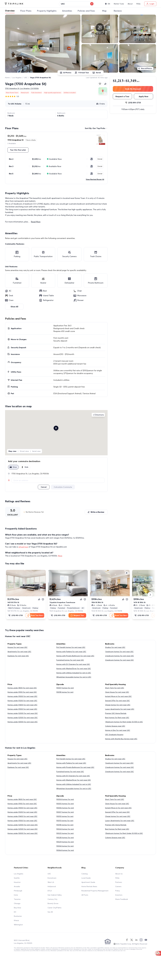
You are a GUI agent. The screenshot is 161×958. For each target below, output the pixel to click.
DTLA (50, 891)
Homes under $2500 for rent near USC (23, 717)
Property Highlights (46, 10)
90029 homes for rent (65, 842)
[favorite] (100, 84)
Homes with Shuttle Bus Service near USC (121, 739)
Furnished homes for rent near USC (70, 660)
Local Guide (86, 878)
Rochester (18, 916)
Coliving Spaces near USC (115, 726)
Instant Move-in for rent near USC (118, 696)
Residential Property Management (94, 891)
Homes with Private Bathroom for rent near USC (75, 656)
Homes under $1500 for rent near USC (22, 709)
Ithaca (16, 920)
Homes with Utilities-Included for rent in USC (73, 673)
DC (15, 912)
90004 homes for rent (65, 799)
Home (7, 77)
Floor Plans (25, 10)
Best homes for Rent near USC (117, 717)
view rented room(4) (95, 179)
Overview (10, 10)
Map (104, 10)
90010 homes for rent (64, 816)
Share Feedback (121, 899)
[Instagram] (141, 939)
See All (50, 912)
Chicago (17, 903)
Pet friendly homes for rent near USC (70, 647)
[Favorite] (42, 599)
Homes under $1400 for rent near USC (22, 705)
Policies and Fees (86, 10)
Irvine (16, 895)
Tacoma (17, 899)
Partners (118, 882)
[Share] (39, 599)
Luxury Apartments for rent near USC (119, 709)
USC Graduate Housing (114, 734)
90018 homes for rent (64, 692)
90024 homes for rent (65, 829)
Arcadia (17, 886)
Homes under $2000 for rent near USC (23, 713)
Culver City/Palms (54, 908)
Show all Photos (146, 68)
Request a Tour (122, 96)
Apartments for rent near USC (19, 651)
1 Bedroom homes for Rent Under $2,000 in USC (124, 722)
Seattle (17, 878)
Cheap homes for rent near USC (117, 705)
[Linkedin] (136, 939)
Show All (14, 306)
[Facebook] (127, 939)
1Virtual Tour (83, 73)
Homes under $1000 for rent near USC (22, 696)
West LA (51, 882)
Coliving (84, 874)
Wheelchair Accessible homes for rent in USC (73, 677)
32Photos (67, 73)
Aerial (98, 73)
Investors (118, 895)
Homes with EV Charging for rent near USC (73, 664)
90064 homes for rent (65, 850)
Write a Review (97, 512)
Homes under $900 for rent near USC (22, 692)
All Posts (84, 895)
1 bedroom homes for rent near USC (119, 651)
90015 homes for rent (64, 821)
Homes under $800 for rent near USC (22, 688)
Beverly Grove (53, 903)
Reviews (118, 10)
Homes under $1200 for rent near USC (22, 701)
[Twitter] (131, 939)
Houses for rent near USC (17, 647)
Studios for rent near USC (115, 647)
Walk (26, 467)
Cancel (44, 487)
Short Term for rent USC (114, 688)
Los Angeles (17, 77)
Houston (17, 882)
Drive (15, 467)
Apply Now (143, 96)
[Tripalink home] (14, 3)
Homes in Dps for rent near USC (117, 730)
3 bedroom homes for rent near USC (119, 660)
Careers (118, 886)
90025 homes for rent (65, 833)
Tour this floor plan (18, 150)
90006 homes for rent (65, 808)
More (60, 556)
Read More (35, 222)
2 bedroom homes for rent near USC (119, 656)
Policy (117, 891)
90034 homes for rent (65, 846)
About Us (119, 874)
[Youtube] (145, 939)
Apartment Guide (88, 882)
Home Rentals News (89, 886)
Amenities (67, 10)
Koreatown (52, 878)
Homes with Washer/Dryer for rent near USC (73, 668)
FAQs (117, 878)
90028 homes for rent (65, 837)
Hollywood (52, 886)
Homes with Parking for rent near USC (71, 651)
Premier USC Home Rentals (115, 713)
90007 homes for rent (65, 688)
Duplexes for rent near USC (18, 656)
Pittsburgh (18, 891)
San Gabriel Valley (55, 895)
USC (25, 77)
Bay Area (17, 908)
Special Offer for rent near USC (117, 701)
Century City (52, 899)
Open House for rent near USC (117, 692)
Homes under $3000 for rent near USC (23, 722)
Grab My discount (133, 89)
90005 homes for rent (65, 804)
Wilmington (18, 925)
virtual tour (23, 547)
